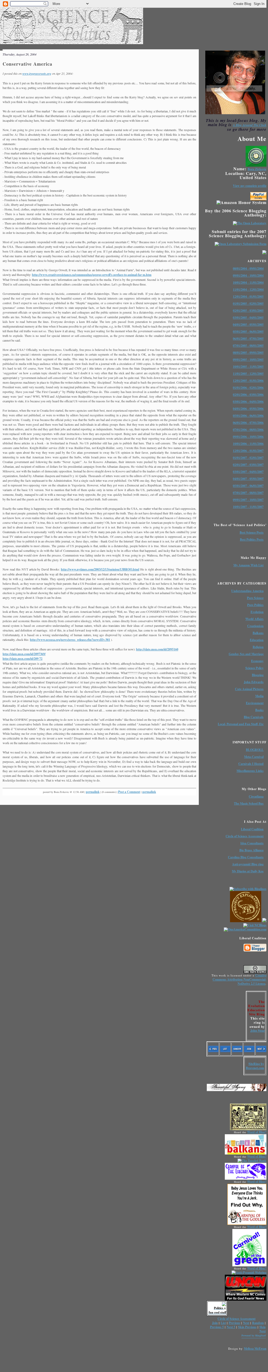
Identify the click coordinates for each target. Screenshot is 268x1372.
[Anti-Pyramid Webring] (249, 1272)
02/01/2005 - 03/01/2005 (248, 310)
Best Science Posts (252, 532)
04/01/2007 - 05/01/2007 (248, 479)
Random (258, 1323)
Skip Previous (247, 1327)
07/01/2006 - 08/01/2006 (248, 429)
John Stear (257, 1030)
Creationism (255, 626)
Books (259, 710)
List (223, 1323)
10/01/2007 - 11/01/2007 (248, 507)
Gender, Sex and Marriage (246, 654)
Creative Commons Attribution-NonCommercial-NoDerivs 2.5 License (239, 979)
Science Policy (254, 668)
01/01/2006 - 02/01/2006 (248, 387)
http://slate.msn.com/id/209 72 (22, 658)
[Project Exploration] (245, 921)
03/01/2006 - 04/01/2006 (248, 401)
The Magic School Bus (249, 803)
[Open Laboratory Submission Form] (240, 244)
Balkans (258, 633)
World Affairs (254, 619)
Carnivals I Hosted (251, 764)
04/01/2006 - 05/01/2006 (248, 408)
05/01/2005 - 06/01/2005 (248, 331)
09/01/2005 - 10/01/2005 (248, 359)
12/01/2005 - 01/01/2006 (248, 380)
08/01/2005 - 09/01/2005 (248, 352)
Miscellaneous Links (250, 771)
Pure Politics (255, 605)
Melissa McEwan (255, 1348)
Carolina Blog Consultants (246, 857)
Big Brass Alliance (251, 850)
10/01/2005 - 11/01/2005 (248, 366)
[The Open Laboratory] (249, 223)
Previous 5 (217, 1327)
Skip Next (262, 1329)
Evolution (257, 612)
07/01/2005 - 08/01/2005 (248, 345)
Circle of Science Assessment (245, 836)
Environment (255, 703)
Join (215, 1323)
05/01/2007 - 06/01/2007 (248, 486)
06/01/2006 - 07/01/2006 (248, 422)
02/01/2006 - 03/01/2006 (248, 394)
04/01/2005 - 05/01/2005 (248, 324)
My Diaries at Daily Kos (248, 871)
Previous (234, 1323)
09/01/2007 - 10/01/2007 (248, 500)
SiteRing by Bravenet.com (255, 1066)
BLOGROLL (255, 750)
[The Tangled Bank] (252, 1160)
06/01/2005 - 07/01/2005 (248, 338)
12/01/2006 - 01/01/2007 (248, 451)
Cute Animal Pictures (249, 689)
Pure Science (255, 598)
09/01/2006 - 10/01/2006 (248, 436)
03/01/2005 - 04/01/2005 (248, 317)
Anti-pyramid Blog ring (248, 864)
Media (259, 696)
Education (257, 640)
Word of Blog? (256, 1132)
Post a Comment (129, 792)
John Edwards (254, 682)
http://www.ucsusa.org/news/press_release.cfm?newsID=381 (70, 639)
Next (246, 1323)
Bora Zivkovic (257, 169)
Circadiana (256, 796)
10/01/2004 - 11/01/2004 (248, 282)
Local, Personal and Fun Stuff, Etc (241, 724)
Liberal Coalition (252, 829)
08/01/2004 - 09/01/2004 (248, 268)
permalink (93, 792)
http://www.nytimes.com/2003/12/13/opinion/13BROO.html (100, 569)
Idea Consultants (252, 843)
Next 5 (231, 1327)
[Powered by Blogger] (255, 950)
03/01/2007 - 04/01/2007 (248, 472)
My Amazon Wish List (248, 565)
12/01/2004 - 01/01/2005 (248, 296)
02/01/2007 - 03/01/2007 (248, 465)
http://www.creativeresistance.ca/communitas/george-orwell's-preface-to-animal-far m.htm (91, 275)
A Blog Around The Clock (249, 125)
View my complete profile (249, 186)
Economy (257, 661)
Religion (258, 647)
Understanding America (247, 591)
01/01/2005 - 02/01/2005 (248, 303)
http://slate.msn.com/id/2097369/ (24, 654)
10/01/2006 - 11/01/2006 (248, 444)
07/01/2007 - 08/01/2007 (248, 493)
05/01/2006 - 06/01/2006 (248, 415)
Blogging (258, 675)
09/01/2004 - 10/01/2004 (248, 275)
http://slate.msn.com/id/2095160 (157, 649)
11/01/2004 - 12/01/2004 (248, 289)
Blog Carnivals (254, 717)
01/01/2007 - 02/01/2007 (248, 458)
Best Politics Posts (252, 539)
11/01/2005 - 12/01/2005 (248, 373)
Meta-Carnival (254, 757)
